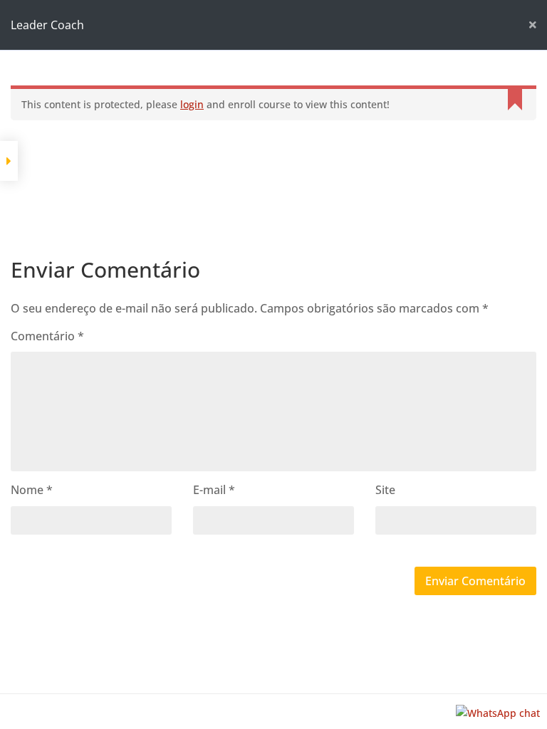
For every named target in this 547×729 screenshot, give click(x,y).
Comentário (47, 336)
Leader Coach (47, 25)
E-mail (214, 490)
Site (385, 490)
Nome (32, 490)
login (192, 104)
